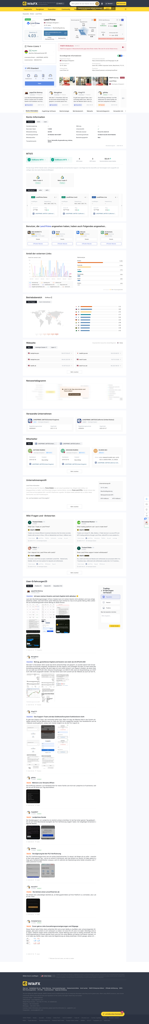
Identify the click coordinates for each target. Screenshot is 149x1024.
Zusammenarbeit (49, 990)
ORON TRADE (27, 1017)
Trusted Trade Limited (72, 1020)
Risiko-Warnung (46, 988)
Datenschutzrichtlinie (73, 988)
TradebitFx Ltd (97, 1020)
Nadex (35, 1017)
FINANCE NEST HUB (58, 1020)
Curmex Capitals (96, 1017)
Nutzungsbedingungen (58, 988)
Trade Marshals (32, 1020)
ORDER (83, 1020)
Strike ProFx (56, 1017)
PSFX (24, 1020)
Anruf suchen (84, 988)
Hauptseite (26, 14)
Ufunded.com (85, 1017)
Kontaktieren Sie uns (35, 988)
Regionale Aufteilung (61, 990)
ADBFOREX (107, 1020)
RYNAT (105, 1017)
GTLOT (89, 1020)
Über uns (25, 988)
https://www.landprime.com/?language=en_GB (105, 60)
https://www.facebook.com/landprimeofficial (104, 70)
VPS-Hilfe (40, 990)
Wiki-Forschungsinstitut (29, 990)
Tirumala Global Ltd (44, 1020)
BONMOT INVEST (114, 1017)
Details (38, 239)
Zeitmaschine (62, 38)
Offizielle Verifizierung (112, 988)
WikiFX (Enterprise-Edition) (96, 988)
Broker (32, 14)
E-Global (48, 1017)
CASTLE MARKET (67, 1017)
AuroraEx (41, 1017)
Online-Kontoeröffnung (49, 38)
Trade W (76, 1017)
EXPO (120, 988)
